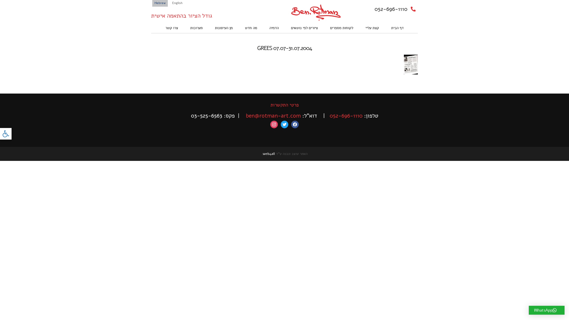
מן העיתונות (224, 27)
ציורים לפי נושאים (304, 27)
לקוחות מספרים (341, 27)
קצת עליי (372, 27)
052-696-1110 (391, 9)
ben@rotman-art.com (273, 116)
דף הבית (397, 27)
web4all (269, 153)
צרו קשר (171, 27)
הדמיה (274, 27)
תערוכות (196, 27)
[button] (6, 134)
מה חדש (251, 27)
